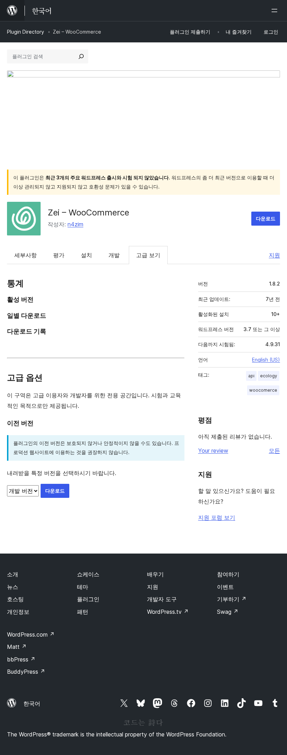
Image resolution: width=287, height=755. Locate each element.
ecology (268, 375)
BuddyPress (26, 671)
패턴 (82, 611)
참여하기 (228, 574)
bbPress (21, 659)
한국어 (31, 703)
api (251, 375)
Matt (17, 646)
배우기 (155, 574)
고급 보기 (148, 255)
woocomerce (263, 390)
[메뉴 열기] (276, 10)
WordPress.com (31, 634)
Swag (227, 611)
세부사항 (25, 255)
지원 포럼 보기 (216, 517)
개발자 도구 (162, 599)
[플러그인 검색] (81, 56)
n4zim (75, 224)
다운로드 (265, 218)
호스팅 (15, 599)
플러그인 (88, 599)
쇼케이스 (88, 574)
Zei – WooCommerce (88, 212)
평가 (58, 255)
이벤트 (225, 586)
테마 (82, 586)
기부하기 (231, 599)
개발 (114, 255)
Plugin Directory (25, 32)
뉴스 (12, 586)
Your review (213, 450)
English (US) (266, 360)
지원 (274, 255)
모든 (274, 450)
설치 (86, 255)
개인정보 (18, 611)
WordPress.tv (168, 611)
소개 (12, 574)
